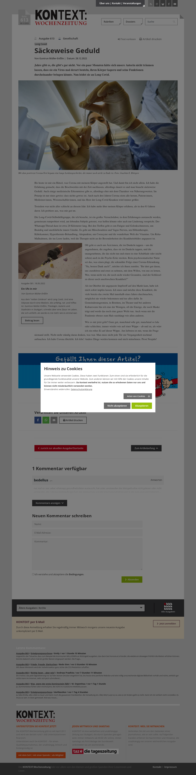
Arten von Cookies (136, 396)
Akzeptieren (141, 405)
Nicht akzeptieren (117, 405)
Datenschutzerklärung (81, 389)
